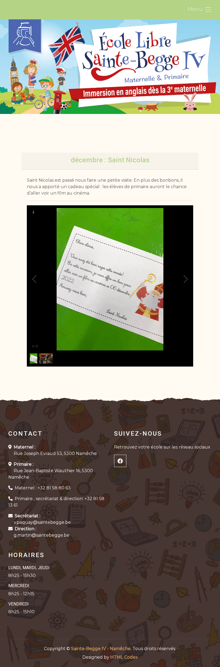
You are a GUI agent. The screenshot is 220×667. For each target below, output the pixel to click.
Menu (196, 9)
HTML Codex (124, 657)
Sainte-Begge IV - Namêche (101, 648)
